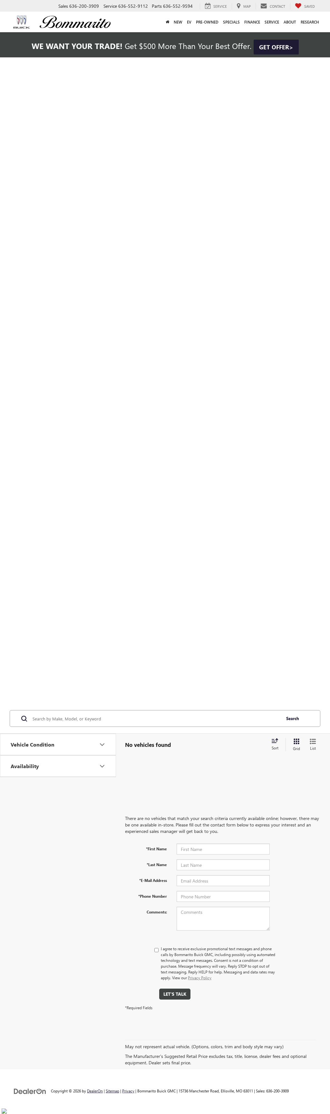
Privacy (128, 1090)
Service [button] (272, 21)
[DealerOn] (30, 1091)
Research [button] (310, 21)
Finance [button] (252, 21)
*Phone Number (152, 896)
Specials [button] (231, 21)
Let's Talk (174, 994)
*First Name (156, 848)
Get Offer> (276, 47)
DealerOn (95, 1090)
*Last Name (157, 864)
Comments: (157, 911)
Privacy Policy (199, 977)
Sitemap (112, 1090)
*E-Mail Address (153, 880)
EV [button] (189, 21)
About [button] (290, 21)
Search (292, 718)
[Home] (167, 22)
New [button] (178, 21)
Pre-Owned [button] (207, 21)
